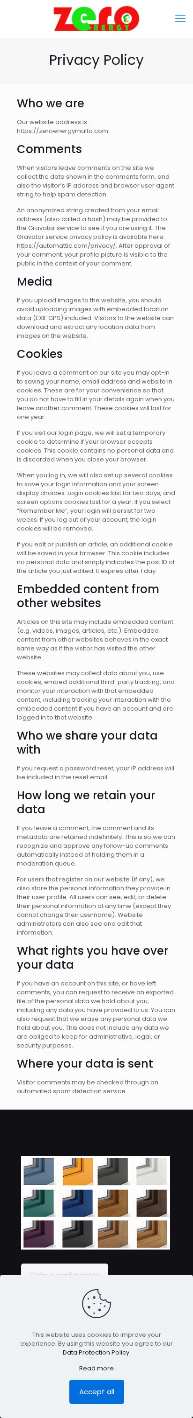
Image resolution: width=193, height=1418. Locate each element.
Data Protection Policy (96, 1352)
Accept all (96, 1392)
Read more (96, 1368)
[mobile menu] (180, 19)
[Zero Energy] (96, 19)
